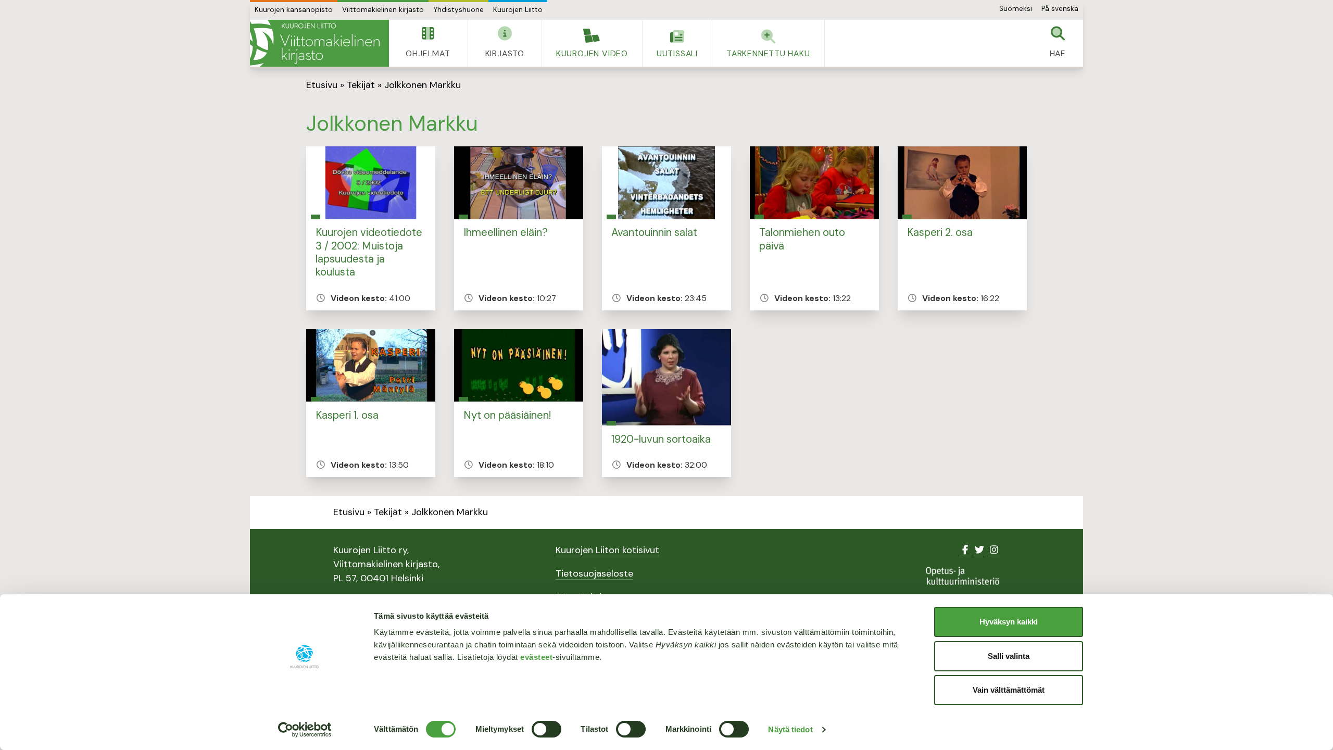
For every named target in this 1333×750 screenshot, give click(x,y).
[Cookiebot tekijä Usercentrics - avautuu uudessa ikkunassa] (304, 730)
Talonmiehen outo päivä (802, 239)
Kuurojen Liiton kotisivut (607, 550)
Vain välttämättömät (1009, 689)
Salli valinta (1008, 656)
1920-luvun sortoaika (661, 439)
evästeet (536, 657)
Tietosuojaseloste (594, 573)
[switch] (546, 729)
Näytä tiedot (790, 729)
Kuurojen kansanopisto (294, 9)
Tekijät (361, 85)
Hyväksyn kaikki (1008, 621)
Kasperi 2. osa (940, 232)
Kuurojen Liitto (518, 9)
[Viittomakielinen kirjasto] (319, 43)
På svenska (1059, 8)
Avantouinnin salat (654, 232)
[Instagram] (994, 550)
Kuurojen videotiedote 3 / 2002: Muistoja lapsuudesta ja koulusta (369, 252)
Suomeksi (1015, 8)
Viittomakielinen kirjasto (383, 9)
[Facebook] (965, 550)
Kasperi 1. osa (347, 415)
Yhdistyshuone (458, 9)
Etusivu (321, 85)
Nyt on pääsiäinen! (507, 415)
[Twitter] (980, 550)
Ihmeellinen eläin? (505, 232)
